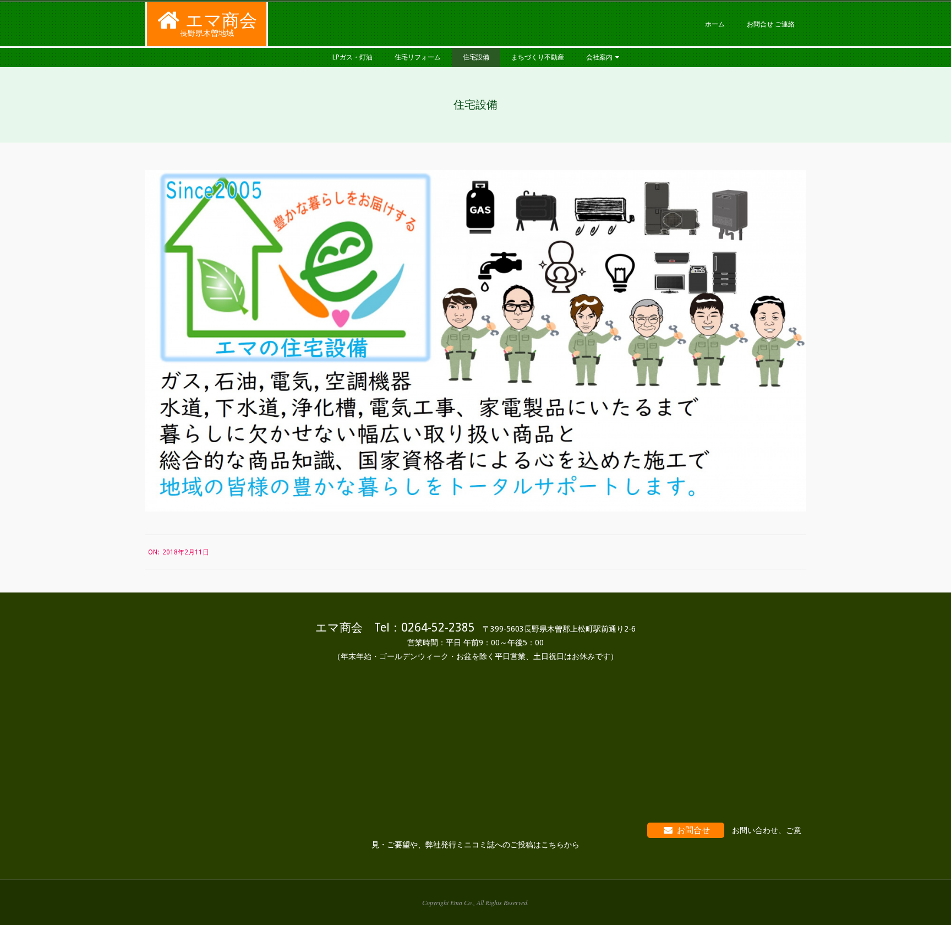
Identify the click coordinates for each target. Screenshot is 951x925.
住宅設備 (476, 57)
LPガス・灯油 (352, 57)
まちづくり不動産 (537, 57)
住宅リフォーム (418, 57)
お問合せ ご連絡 (771, 24)
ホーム (715, 24)
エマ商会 (221, 20)
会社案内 (599, 57)
